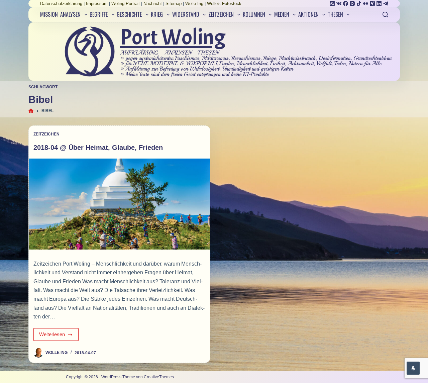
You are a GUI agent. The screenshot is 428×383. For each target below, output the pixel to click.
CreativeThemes (159, 377)
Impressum (97, 3)
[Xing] (372, 3)
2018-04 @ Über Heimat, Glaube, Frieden (98, 147)
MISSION (49, 14)
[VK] (338, 3)
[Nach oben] (413, 368)
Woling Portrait (125, 3)
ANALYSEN (70, 14)
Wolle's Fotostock (224, 3)
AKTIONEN (308, 14)
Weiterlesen (56, 336)
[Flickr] (365, 3)
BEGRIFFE (99, 14)
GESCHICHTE (129, 14)
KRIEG (157, 14)
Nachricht (152, 3)
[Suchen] (385, 14)
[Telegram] (385, 3)
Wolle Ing (194, 3)
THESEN (335, 14)
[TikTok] (358, 3)
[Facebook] (345, 3)
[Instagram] (352, 3)
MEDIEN (281, 14)
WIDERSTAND (185, 14)
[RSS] (332, 3)
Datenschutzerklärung (61, 3)
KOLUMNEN (254, 14)
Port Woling (172, 37)
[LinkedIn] (379, 3)
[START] (30, 110)
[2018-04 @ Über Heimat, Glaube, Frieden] (119, 204)
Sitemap (174, 3)
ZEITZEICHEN (221, 14)
